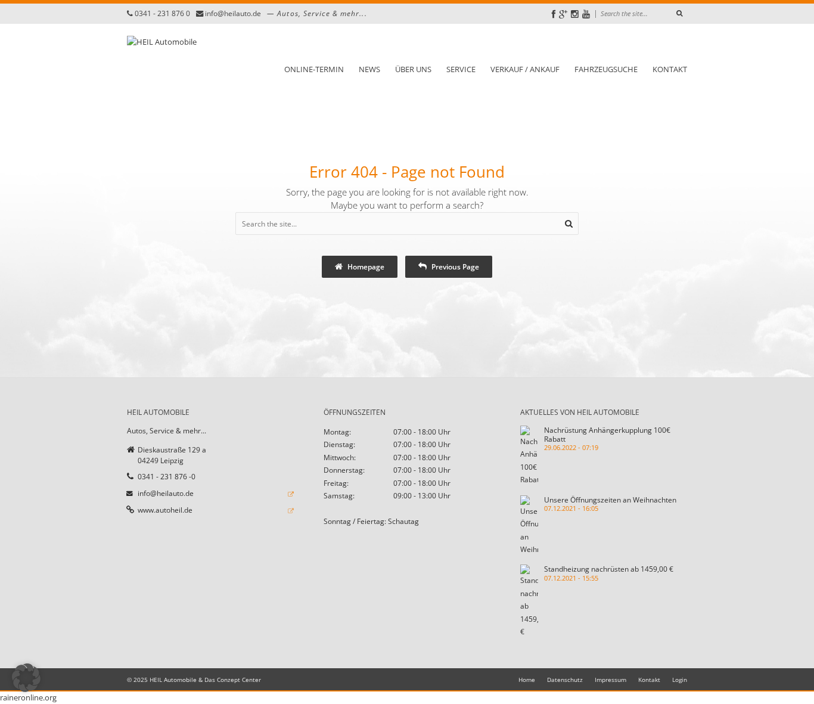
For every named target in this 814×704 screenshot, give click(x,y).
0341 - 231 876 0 (162, 13)
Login (679, 679)
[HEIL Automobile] (162, 68)
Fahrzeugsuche (606, 69)
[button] (26, 678)
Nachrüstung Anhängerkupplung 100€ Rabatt (607, 434)
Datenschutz (565, 679)
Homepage (365, 266)
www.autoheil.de (165, 509)
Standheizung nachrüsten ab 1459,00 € (608, 568)
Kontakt (670, 69)
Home (526, 679)
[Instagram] (575, 14)
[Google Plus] (563, 14)
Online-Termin (314, 69)
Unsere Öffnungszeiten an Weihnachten (610, 499)
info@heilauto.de (233, 13)
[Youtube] (586, 14)
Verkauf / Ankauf (525, 69)
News (369, 69)
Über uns (413, 69)
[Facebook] (553, 14)
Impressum (610, 679)
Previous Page (454, 266)
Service (461, 69)
